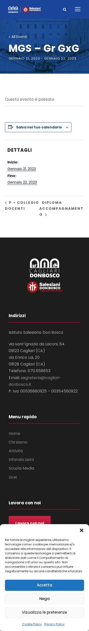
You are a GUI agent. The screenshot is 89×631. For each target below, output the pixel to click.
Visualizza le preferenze (44, 612)
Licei (13, 477)
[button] (81, 530)
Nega (44, 598)
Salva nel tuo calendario (39, 127)
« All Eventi (18, 36)
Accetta (44, 585)
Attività (16, 451)
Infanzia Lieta (21, 459)
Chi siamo (18, 442)
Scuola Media (21, 468)
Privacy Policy (54, 624)
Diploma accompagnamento (61, 208)
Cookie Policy (32, 624)
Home (14, 433)
